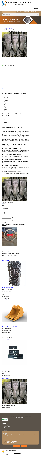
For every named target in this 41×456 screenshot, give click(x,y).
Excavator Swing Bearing (8, 247)
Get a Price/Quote (5, 260)
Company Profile (26, 11)
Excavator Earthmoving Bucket (9, 326)
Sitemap (5, 430)
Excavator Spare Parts (8, 28)
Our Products (8, 12)
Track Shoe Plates (6, 366)
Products (5, 27)
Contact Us (33, 11)
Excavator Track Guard (7, 287)
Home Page (19, 11)
